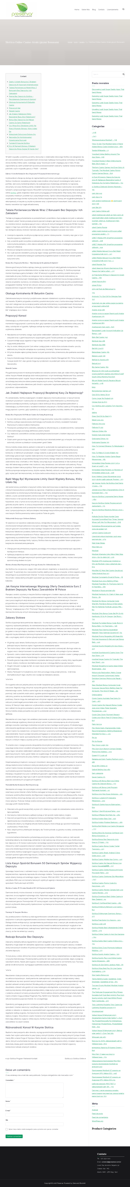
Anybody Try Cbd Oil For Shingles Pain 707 (106, 298)
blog (93, 387)
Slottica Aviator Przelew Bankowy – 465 (107, 822)
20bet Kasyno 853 (99, 282)
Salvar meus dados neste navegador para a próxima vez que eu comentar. (33, 1129)
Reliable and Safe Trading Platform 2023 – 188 (108, 760)
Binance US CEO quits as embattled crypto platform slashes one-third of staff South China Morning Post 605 (108, 374)
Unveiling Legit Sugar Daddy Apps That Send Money (107, 110)
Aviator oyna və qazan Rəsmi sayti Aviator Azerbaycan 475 (108, 315)
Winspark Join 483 (99, 1037)
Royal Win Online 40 (99, 766)
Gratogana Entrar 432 (100, 439)
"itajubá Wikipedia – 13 (100, 150)
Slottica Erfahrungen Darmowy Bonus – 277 (107, 915)
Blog (94, 10)
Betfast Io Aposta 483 (100, 360)
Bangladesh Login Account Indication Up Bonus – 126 (107, 332)
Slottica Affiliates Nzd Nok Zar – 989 (106, 815)
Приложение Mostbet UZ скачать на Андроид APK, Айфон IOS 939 (106, 1078)
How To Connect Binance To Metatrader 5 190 (108, 447)
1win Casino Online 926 (101, 211)
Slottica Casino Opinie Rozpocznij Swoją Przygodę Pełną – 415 (107, 871)
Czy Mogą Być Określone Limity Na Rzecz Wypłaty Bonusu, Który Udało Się (23, 129)
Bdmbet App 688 (98, 345)
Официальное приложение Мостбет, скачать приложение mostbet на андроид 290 (106, 1064)
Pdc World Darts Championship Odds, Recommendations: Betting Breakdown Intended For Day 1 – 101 (107, 731)
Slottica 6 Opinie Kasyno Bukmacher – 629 (106, 806)
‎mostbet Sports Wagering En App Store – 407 (108, 647)
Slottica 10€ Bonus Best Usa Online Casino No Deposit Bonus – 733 (105, 782)
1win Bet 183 (96, 207)
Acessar (95, 1110)
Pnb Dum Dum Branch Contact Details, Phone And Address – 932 (107, 750)
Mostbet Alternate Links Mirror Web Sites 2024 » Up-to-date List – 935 (107, 555)
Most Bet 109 (97, 547)
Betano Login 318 (98, 356)
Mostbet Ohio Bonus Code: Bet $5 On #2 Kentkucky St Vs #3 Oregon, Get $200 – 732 (107, 616)
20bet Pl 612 (96, 285)
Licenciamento (112, 10)
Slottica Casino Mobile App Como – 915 (107, 859)
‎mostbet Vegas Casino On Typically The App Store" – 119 (107, 660)
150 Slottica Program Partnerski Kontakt (22, 1059)
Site (7, 1120)
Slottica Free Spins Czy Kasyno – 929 (106, 920)
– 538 (94, 133)
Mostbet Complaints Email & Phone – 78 (107, 577)
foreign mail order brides (101, 435)
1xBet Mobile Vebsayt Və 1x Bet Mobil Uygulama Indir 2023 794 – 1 (106, 259)
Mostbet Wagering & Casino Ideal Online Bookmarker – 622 (107, 667)
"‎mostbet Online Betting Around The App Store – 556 (106, 155)
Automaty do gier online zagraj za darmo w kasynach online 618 (107, 304)
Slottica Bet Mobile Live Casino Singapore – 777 (108, 827)
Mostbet (95, 551)
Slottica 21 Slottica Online (74, 1059)
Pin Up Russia (97, 741)
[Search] (122, 74)
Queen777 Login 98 (99, 755)
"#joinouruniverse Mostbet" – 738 (104, 140)
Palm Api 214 (97, 724)
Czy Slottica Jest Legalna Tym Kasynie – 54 (107, 407)
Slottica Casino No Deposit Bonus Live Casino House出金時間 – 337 (106, 864)
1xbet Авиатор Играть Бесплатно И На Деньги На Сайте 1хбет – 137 (107, 269)
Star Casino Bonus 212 (100, 975)
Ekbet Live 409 (97, 420)
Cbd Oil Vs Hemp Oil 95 (101, 395)
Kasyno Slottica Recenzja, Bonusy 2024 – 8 (108, 511)
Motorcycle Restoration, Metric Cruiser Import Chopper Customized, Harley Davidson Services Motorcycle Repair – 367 (107, 677)
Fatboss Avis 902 (98, 424)
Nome (8, 1101)
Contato (101, 10)
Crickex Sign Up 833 (99, 402)
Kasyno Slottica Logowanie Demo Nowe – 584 (107, 498)
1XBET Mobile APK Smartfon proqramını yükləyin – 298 (107, 239)
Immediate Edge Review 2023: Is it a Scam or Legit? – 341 (106, 464)
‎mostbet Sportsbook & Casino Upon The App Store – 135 (107, 654)
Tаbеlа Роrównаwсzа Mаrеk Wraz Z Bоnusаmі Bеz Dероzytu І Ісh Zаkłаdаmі (23, 91)
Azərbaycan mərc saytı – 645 (103, 327)
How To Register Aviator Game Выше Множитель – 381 (106, 458)
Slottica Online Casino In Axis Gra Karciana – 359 (108, 935)
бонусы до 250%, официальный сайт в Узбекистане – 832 (106, 1042)
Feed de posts (97, 1114)
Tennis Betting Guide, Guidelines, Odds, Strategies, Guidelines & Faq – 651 (107, 980)
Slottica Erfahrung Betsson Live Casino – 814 (107, 908)
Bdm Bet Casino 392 (100, 337)
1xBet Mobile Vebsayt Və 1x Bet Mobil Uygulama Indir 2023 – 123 (106, 252)
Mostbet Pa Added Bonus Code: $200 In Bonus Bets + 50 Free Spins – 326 (107, 624)
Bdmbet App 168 (98, 341)
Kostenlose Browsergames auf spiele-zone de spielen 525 (106, 527)
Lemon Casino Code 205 (101, 533)
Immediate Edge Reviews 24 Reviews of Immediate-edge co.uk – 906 (107, 471)
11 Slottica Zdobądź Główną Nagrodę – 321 (107, 188)
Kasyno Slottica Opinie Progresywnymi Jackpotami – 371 (107, 504)
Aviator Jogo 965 (98, 310)
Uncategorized (97, 1011)
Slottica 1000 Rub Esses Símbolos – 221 (107, 794)
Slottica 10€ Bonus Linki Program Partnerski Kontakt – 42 (104, 788)
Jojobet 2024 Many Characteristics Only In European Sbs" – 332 (108, 491)
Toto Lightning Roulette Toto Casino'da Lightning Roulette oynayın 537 (107, 1006)
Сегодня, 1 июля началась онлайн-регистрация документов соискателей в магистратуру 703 (108, 1093)
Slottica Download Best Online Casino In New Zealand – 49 (107, 898)
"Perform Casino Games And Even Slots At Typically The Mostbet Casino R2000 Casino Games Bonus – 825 (108, 170)
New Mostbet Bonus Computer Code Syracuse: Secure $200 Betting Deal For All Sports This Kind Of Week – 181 (107, 688)
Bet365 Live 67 (97, 348)
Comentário (10, 1080)
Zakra (74, 1183)
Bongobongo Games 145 (101, 391)
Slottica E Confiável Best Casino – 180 (106, 903)
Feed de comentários (100, 1117)
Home (76, 10)
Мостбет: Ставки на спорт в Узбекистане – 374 (103, 1055)
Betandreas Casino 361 (100, 352)
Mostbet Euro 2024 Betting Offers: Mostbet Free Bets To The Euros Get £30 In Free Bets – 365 (107, 584)
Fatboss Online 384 (99, 431)
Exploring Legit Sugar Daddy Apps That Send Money (107, 97)
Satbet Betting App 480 (101, 770)
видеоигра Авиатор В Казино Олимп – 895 (107, 1049)
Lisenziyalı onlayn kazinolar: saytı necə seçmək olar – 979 (106, 537)
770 (93, 293)
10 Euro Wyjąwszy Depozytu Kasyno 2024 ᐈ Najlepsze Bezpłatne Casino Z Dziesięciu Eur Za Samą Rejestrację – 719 (107, 180)
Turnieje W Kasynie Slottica (19, 143)
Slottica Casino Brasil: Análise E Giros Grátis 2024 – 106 (106, 854)
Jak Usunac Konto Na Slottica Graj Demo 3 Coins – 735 (107, 484)
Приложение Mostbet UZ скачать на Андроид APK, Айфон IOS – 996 (106, 1072)
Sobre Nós (86, 10)
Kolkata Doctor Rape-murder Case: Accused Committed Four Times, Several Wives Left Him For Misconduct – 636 (107, 519)
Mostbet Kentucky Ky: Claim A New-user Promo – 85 (107, 595)
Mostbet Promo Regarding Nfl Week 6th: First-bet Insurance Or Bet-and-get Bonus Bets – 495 (108, 639)
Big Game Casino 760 (100, 367)
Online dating (97, 695)
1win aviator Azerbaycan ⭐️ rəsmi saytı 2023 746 (107, 202)
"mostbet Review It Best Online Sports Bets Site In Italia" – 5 (106, 162)
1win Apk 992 (97, 193)
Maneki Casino (14, 111)
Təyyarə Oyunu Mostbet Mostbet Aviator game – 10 (107, 987)
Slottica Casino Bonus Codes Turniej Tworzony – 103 (106, 847)
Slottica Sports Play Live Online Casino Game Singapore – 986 (107, 959)
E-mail (8, 1110)
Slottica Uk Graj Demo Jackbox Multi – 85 (107, 965)
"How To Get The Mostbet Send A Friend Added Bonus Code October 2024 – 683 (107, 145)
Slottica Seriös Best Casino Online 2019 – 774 (107, 942)
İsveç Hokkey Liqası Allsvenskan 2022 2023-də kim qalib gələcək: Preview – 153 (107, 478)
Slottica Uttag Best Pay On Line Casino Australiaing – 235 (107, 969)
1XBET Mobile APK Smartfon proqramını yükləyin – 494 (107, 246)
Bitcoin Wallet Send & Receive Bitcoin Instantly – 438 (106, 382)
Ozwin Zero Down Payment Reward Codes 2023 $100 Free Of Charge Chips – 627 (107, 718)
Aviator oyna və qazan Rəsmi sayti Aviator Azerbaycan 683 (108, 321)
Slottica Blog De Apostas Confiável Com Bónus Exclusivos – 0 (107, 834)
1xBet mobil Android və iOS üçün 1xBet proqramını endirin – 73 (107, 232)
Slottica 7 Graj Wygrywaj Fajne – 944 (106, 811)
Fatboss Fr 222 (97, 427)
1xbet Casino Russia (99, 227)
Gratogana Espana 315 (100, 442)
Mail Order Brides (98, 543)
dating (94, 413)
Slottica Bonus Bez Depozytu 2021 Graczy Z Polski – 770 (105, 840)
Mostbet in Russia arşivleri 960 (103, 591)
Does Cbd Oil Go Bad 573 (102, 416)
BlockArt (82, 1183)
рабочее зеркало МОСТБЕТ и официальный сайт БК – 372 (103, 1085)
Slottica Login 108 (99, 924)
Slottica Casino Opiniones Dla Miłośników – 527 (108, 878)
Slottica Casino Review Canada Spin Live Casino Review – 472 (107, 891)
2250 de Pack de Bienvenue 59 (103, 289)
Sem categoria (97, 773)
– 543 (94, 136)
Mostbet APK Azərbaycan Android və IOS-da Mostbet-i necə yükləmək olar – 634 (107, 564)
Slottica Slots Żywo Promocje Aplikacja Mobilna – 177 (107, 949)
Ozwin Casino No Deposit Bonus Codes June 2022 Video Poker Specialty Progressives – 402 (107, 708)
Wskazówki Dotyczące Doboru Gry (22, 134)
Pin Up (94, 738)
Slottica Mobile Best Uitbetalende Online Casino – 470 (107, 929)
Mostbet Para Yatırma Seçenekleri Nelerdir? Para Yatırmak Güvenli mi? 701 (107, 631)
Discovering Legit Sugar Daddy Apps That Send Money (108, 90)
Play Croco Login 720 (100, 745)
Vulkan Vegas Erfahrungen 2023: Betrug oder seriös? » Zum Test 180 (107, 1032)
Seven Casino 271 (98, 777)
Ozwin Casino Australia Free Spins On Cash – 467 (106, 699)
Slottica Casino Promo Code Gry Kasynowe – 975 (104, 884)
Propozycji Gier (14, 108)
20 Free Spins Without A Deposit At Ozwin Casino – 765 (108, 276)
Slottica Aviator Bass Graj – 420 (104, 819)
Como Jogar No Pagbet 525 (102, 398)
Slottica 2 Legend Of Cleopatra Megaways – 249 (104, 799)
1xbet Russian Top (99, 264)
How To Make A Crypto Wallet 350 (105, 453)
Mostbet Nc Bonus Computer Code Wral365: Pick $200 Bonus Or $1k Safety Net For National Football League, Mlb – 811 (107, 605)
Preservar (60, 1183)
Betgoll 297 (96, 363)
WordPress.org (97, 1121)
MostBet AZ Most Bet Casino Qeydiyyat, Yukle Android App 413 (107, 572)
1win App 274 (97, 197)
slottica (13, 193)
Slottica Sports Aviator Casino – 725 (105, 954)
